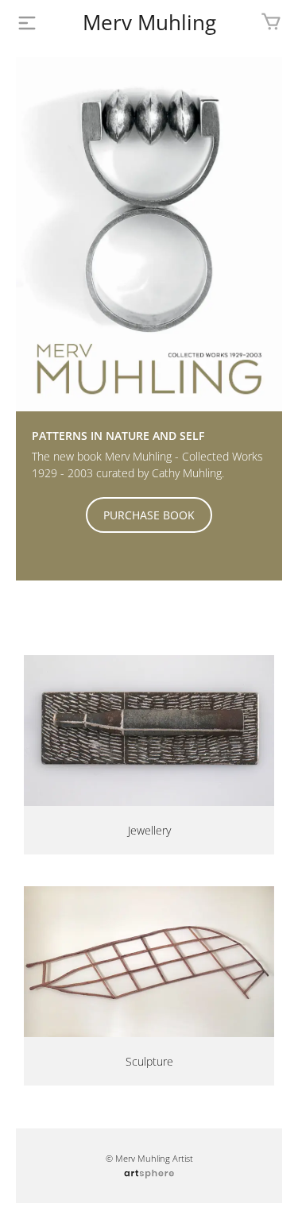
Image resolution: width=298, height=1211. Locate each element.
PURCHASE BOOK (149, 515)
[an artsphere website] (149, 1172)
